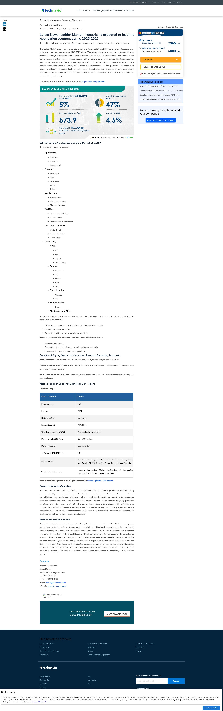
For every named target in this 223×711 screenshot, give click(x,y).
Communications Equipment (99, 655)
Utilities (90, 651)
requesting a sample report (93, 81)
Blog (163, 2)
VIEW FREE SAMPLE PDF (154, 67)
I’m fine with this (211, 708)
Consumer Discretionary (73, 20)
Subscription (129, 10)
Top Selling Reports (101, 10)
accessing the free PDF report (100, 480)
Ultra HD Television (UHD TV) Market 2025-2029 (158, 86)
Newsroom (92, 680)
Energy (138, 651)
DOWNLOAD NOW (117, 613)
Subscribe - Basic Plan (153, 48)
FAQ (169, 2)
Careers (43, 688)
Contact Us (44, 680)
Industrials (139, 647)
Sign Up (176, 681)
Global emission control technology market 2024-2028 (161, 91)
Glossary (43, 684)
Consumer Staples (47, 643)
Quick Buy (149, 59)
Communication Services (49, 651)
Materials (91, 647)
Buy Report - (150, 41)
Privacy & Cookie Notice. (41, 702)
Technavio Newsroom (49, 20)
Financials (44, 655)
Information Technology (144, 643)
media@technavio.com (56, 582)
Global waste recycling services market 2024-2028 (160, 95)
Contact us (178, 2)
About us (155, 2)
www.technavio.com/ (57, 586)
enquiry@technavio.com (140, 2)
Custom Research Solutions (160, 120)
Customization (116, 10)
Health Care (44, 647)
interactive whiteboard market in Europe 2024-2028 (160, 99)
